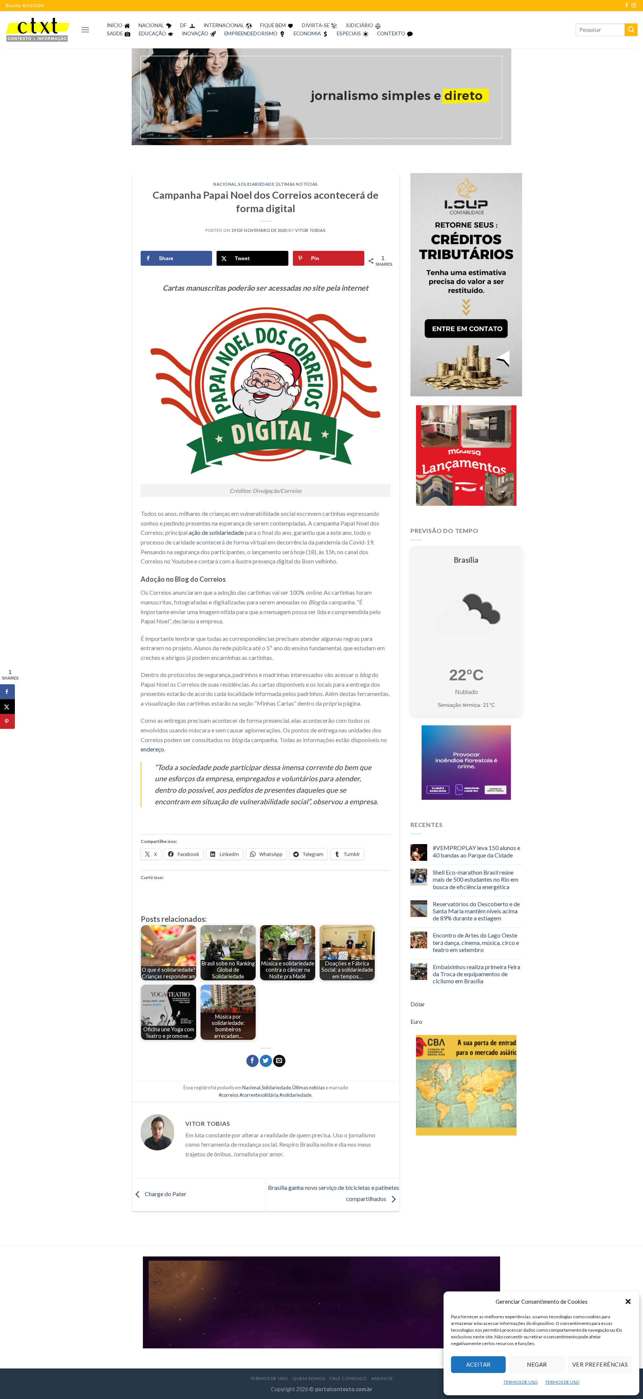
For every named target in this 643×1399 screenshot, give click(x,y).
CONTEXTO (391, 33)
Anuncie (382, 1378)
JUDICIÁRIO (359, 25)
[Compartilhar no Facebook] (252, 1061)
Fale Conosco (348, 1378)
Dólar (417, 1003)
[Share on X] (7, 706)
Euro (416, 1021)
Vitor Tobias (310, 230)
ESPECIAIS (349, 33)
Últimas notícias (297, 184)
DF (183, 25)
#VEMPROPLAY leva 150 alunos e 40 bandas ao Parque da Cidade (476, 851)
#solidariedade (295, 1095)
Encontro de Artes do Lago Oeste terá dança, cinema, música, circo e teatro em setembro (476, 942)
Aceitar (478, 1364)
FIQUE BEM (273, 25)
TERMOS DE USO (520, 1382)
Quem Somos (308, 1378)
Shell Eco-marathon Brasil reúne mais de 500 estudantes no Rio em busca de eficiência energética (475, 879)
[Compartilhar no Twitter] (266, 1061)
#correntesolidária (259, 1095)
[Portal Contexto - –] (38, 29)
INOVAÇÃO (195, 33)
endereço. (153, 749)
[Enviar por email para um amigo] (279, 1061)
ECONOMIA (307, 33)
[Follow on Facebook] (626, 5)
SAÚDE (115, 33)
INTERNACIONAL (224, 25)
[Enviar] (631, 29)
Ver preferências (600, 1364)
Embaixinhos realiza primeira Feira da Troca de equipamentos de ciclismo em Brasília (476, 973)
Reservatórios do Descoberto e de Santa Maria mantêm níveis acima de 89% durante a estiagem (476, 911)
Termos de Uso (269, 1378)
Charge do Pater (165, 1193)
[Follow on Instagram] (633, 5)
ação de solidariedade (216, 532)
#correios (229, 1095)
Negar (537, 1364)
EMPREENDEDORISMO (251, 33)
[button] (628, 1301)
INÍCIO (114, 25)
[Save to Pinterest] (7, 721)
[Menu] (85, 29)
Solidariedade (256, 184)
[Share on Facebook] (7, 691)
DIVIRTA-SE (315, 25)
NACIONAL (151, 25)
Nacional (225, 184)
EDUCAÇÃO (152, 33)
